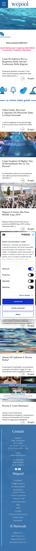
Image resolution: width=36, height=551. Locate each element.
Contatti (18, 511)
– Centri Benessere (18, 501)
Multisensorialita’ (18, 486)
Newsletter (18, 520)
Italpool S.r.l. (18, 533)
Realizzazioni (18, 490)
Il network (18, 480)
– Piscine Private (18, 492)
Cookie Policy (18, 517)
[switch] (31, 275)
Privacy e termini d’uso (18, 514)
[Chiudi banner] (33, 235)
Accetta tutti (18, 301)
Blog (18, 505)
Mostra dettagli (24, 295)
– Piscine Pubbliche (18, 495)
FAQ (18, 508)
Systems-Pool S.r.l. (18, 539)
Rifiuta (18, 314)
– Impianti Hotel (18, 498)
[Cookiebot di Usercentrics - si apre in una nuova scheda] (22, 235)
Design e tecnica (18, 483)
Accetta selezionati (18, 308)
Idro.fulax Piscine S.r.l (18, 542)
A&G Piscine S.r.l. (18, 536)
